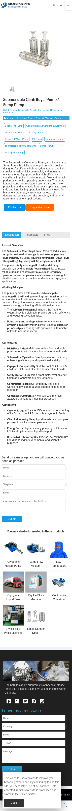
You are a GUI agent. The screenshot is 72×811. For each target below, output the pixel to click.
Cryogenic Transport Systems (48, 118)
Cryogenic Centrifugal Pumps (20, 118)
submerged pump (54, 139)
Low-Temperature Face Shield (58, 565)
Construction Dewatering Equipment (45, 125)
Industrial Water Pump (16, 139)
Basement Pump (14, 125)
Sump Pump (46, 145)
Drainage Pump (36, 132)
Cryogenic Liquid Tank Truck (13, 599)
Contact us (14, 207)
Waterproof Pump (14, 152)
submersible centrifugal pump (20, 145)
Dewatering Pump (14, 132)
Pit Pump (37, 139)
